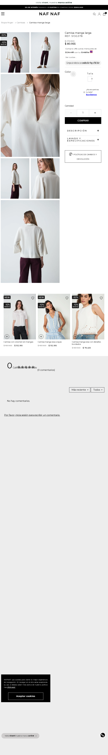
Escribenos (91, 95)
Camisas (21, 22)
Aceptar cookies (25, 696)
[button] (3, 14)
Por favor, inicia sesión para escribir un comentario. (32, 415)
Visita (19, 736)
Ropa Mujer (7, 22)
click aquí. (11, 687)
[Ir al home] (50, 14)
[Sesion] (99, 14)
